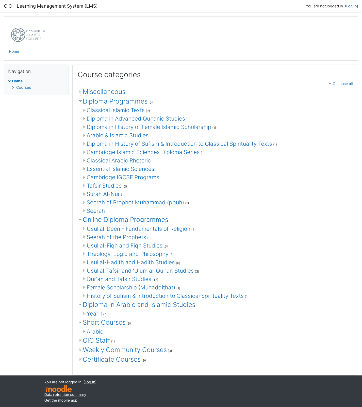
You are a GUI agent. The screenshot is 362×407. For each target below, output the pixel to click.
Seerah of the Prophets (116, 237)
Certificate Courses (112, 359)
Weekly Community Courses (125, 350)
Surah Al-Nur (103, 194)
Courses (23, 87)
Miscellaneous (104, 91)
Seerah (96, 210)
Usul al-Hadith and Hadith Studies (131, 262)
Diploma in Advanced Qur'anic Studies (136, 118)
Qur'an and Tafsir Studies (119, 279)
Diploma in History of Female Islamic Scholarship (149, 127)
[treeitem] (36, 84)
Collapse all (343, 83)
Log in (351, 6)
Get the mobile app (60, 400)
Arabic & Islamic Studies (118, 135)
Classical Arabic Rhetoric (119, 160)
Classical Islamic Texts (116, 110)
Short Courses (104, 322)
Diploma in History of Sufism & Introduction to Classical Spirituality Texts (179, 143)
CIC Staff (96, 340)
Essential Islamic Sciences (120, 168)
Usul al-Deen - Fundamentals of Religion (138, 228)
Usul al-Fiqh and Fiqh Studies (125, 245)
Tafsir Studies (104, 185)
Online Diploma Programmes (125, 219)
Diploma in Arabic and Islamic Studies (139, 304)
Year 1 (94, 313)
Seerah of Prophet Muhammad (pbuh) (135, 202)
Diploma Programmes (115, 101)
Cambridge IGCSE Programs (123, 177)
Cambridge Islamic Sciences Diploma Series (143, 152)
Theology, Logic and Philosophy (127, 253)
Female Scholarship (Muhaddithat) (131, 287)
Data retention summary (65, 394)
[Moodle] (58, 388)
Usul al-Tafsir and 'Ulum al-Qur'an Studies (140, 270)
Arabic (95, 331)
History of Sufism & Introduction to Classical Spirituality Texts (165, 295)
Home (14, 51)
